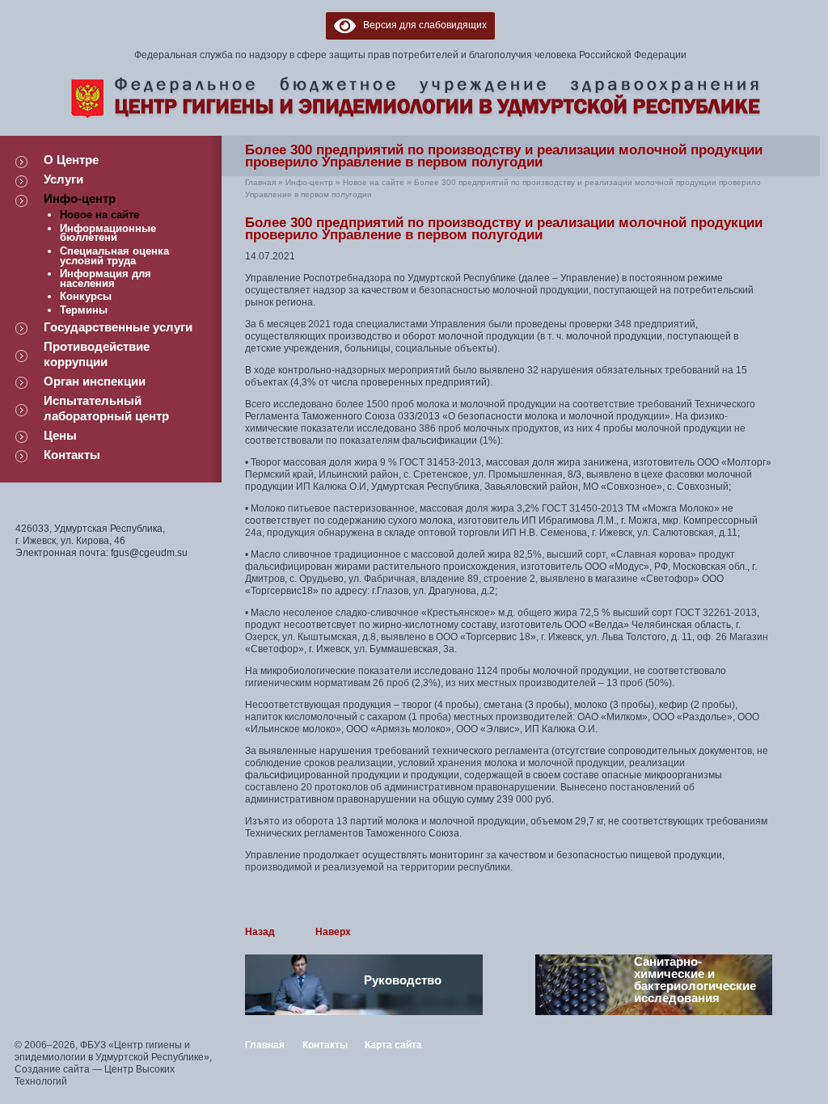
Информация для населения (105, 278)
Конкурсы (86, 296)
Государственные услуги (118, 327)
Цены (60, 435)
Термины (84, 310)
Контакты (72, 454)
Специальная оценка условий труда (114, 256)
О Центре (71, 159)
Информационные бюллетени (108, 233)
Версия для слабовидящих (421, 25)
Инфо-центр (80, 198)
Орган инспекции (95, 381)
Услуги (63, 179)
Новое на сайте (99, 215)
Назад (260, 932)
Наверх (333, 932)
